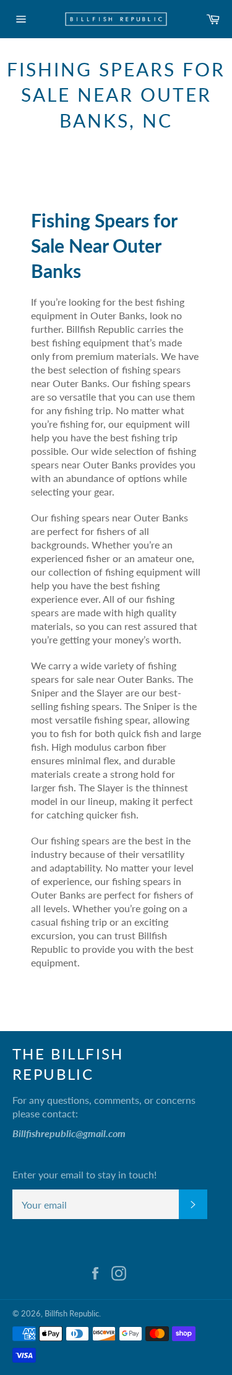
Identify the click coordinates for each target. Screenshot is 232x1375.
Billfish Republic (72, 1313)
